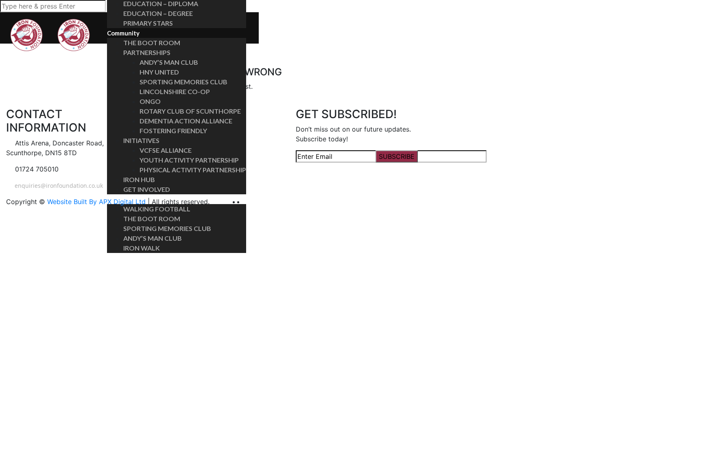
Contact (119, 258)
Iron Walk (141, 248)
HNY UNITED (159, 72)
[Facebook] (242, 202)
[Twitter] (246, 202)
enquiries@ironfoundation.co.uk (58, 185)
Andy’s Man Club (169, 62)
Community (123, 33)
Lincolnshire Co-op (175, 91)
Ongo (150, 101)
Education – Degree (158, 13)
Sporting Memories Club (183, 82)
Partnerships (146, 52)
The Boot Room (151, 42)
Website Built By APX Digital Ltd (96, 202)
